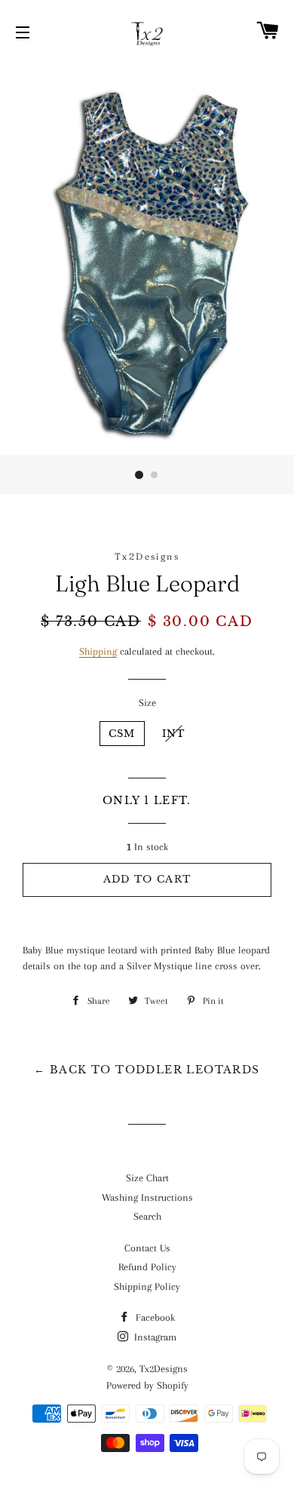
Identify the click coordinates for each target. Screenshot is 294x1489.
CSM (122, 733)
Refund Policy (147, 1267)
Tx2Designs (163, 1368)
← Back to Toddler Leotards (146, 1069)
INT (173, 733)
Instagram (153, 1337)
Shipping (98, 651)
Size (147, 702)
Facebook (154, 1317)
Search (147, 1216)
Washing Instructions (147, 1197)
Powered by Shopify (147, 1385)
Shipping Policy (147, 1286)
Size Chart (147, 1178)
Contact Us (147, 1248)
